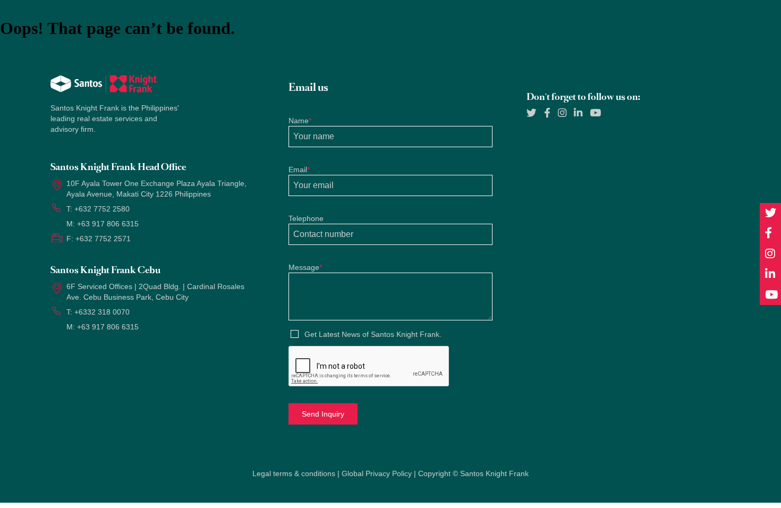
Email (299, 169)
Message (305, 267)
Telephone (306, 218)
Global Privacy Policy (377, 473)
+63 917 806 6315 (108, 223)
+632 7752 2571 (103, 238)
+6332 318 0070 (102, 312)
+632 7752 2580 (102, 209)
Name (299, 120)
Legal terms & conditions (293, 473)
